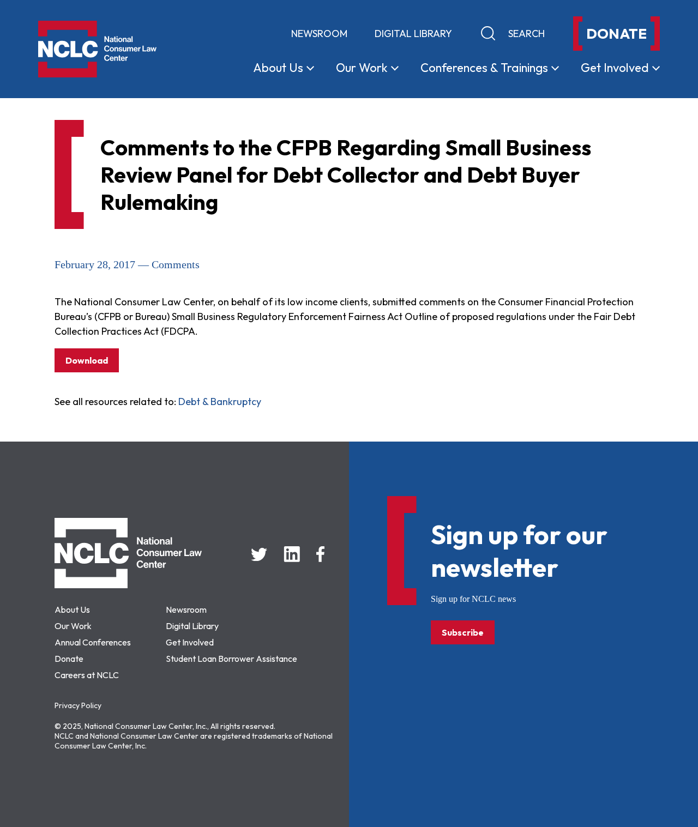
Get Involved (190, 642)
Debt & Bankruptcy (219, 401)
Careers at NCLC (87, 674)
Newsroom (319, 33)
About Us (72, 609)
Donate (69, 658)
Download (86, 360)
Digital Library (413, 33)
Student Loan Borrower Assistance (231, 658)
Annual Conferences (93, 642)
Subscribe (463, 632)
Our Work (73, 625)
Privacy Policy (78, 705)
